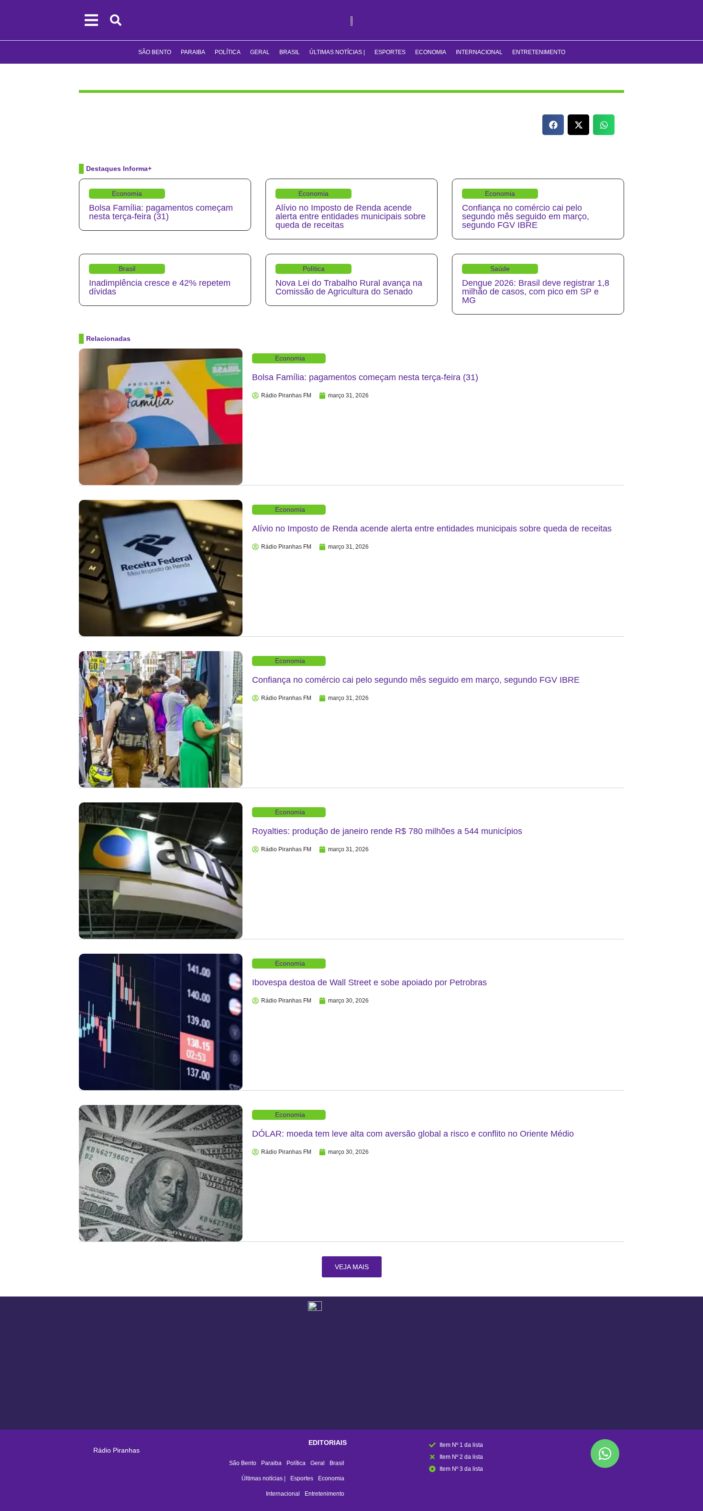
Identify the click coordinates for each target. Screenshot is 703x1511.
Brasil (289, 52)
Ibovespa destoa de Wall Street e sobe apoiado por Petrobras (369, 982)
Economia (430, 52)
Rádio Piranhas (116, 1450)
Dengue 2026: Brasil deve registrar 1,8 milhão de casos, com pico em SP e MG (535, 291)
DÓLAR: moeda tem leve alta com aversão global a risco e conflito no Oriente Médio (413, 1134)
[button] (553, 124)
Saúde (500, 268)
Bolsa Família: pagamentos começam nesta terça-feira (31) (161, 212)
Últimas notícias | (337, 52)
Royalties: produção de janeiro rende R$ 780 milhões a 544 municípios (387, 831)
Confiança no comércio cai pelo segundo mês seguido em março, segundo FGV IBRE (525, 216)
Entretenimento (538, 52)
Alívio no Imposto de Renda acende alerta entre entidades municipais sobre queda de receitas (350, 216)
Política (228, 52)
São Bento (154, 52)
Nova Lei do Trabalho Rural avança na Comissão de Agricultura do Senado (348, 287)
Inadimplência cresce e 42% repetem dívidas (160, 287)
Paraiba (193, 52)
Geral (260, 52)
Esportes (390, 52)
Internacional (479, 52)
